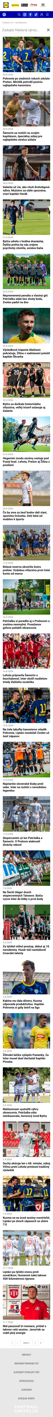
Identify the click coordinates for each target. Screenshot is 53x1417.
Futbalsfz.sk (7, 23)
